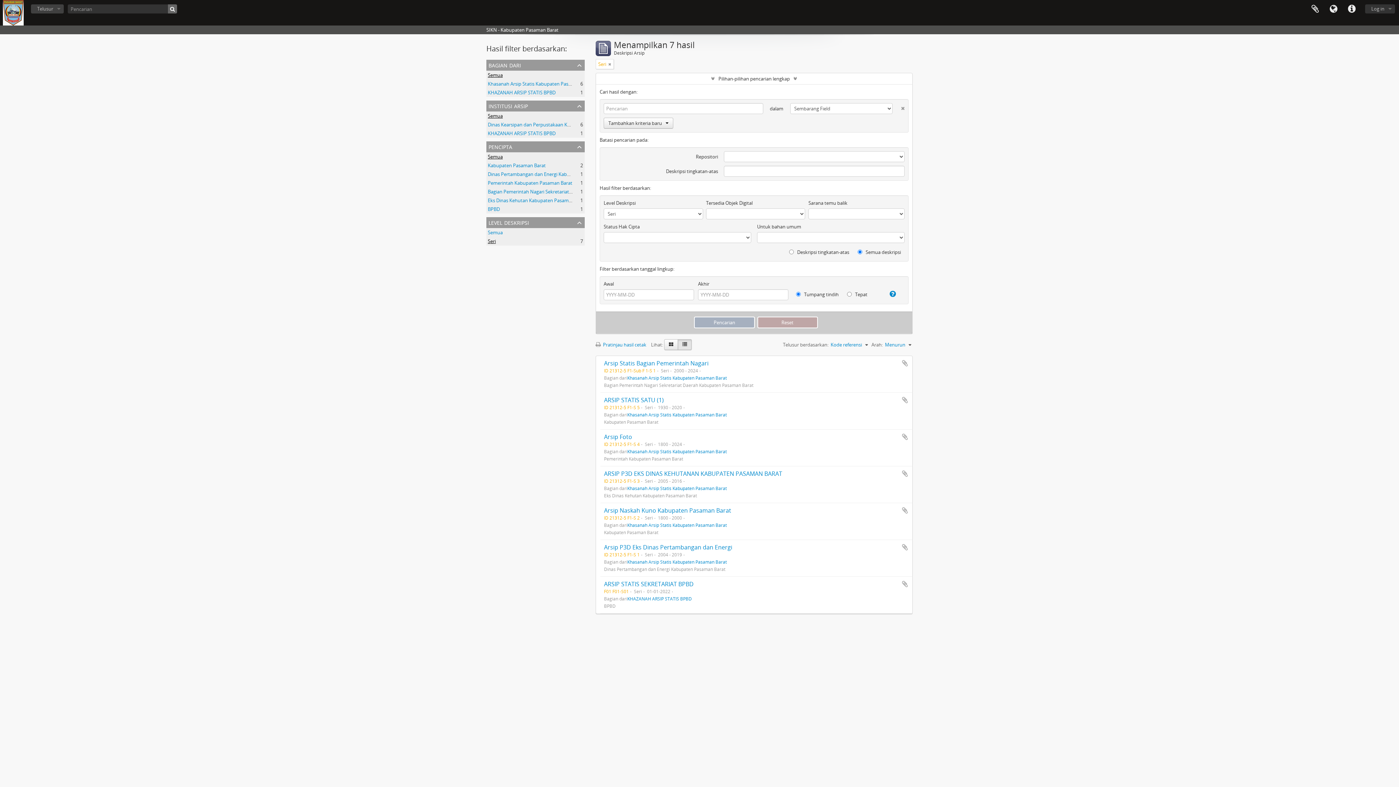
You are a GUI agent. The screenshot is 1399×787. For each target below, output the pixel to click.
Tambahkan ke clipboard (905, 363)
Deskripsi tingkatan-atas (692, 171)
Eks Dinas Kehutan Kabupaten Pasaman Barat (537, 200)
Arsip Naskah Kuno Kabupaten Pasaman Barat (667, 510)
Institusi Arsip (508, 105)
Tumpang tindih (821, 294)
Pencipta (500, 146)
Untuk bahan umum (779, 226)
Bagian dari (505, 65)
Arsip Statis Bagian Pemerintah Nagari (656, 363)
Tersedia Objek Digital (729, 203)
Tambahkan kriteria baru (635, 123)
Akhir (703, 284)
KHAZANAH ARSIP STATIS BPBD (522, 92)
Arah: (877, 344)
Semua (495, 75)
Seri (492, 241)
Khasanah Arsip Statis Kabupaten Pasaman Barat (540, 84)
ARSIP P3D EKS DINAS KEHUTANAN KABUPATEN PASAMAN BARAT (693, 474)
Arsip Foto (618, 437)
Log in (1377, 8)
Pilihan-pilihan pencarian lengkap (754, 78)
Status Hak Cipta (622, 226)
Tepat (860, 294)
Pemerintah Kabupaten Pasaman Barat (530, 183)
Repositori (707, 156)
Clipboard (1315, 9)
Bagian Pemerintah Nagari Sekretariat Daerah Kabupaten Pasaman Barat (566, 191)
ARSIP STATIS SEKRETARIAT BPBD (649, 584)
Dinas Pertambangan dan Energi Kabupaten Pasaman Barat (552, 174)
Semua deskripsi (883, 252)
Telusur (45, 8)
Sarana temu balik (827, 203)
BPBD (494, 209)
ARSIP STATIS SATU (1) (634, 400)
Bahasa (1333, 9)
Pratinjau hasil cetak (624, 344)
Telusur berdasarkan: (805, 344)
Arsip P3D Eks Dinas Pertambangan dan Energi (668, 547)
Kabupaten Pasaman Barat (517, 165)
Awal (609, 284)
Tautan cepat (1352, 9)
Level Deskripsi (509, 222)
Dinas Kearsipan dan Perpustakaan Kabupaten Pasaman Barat (555, 124)
